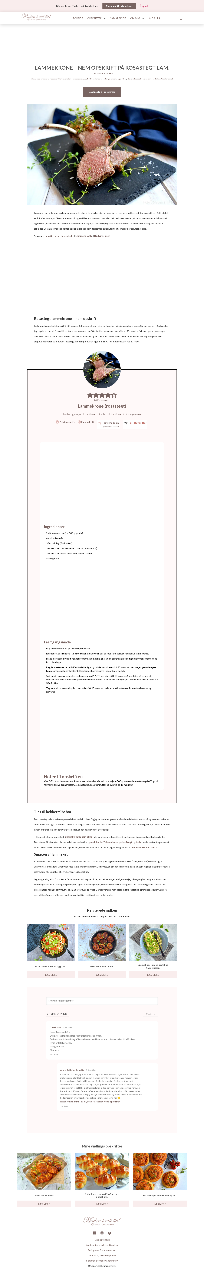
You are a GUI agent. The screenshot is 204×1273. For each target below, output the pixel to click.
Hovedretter (77, 79)
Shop (151, 18)
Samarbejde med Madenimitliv (102, 1260)
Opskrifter (94, 18)
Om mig (135, 18)
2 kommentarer (102, 73)
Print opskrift (67, 421)
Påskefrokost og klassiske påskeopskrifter (143, 79)
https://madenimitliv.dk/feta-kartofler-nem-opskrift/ (90, 1101)
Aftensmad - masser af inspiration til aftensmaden (51, 79)
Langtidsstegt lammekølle (59, 236)
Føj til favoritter (137, 422)
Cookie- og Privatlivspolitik (102, 1255)
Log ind (144, 6)
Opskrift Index (102, 1239)
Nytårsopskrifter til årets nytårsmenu (102, 79)
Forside (78, 18)
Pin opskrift (87, 421)
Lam (84, 79)
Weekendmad (167, 79)
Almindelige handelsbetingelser (102, 1244)
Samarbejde (118, 18)
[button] (90, 395)
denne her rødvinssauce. (144, 847)
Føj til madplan (110, 424)
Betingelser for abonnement (102, 1250)
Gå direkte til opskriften (102, 91)
